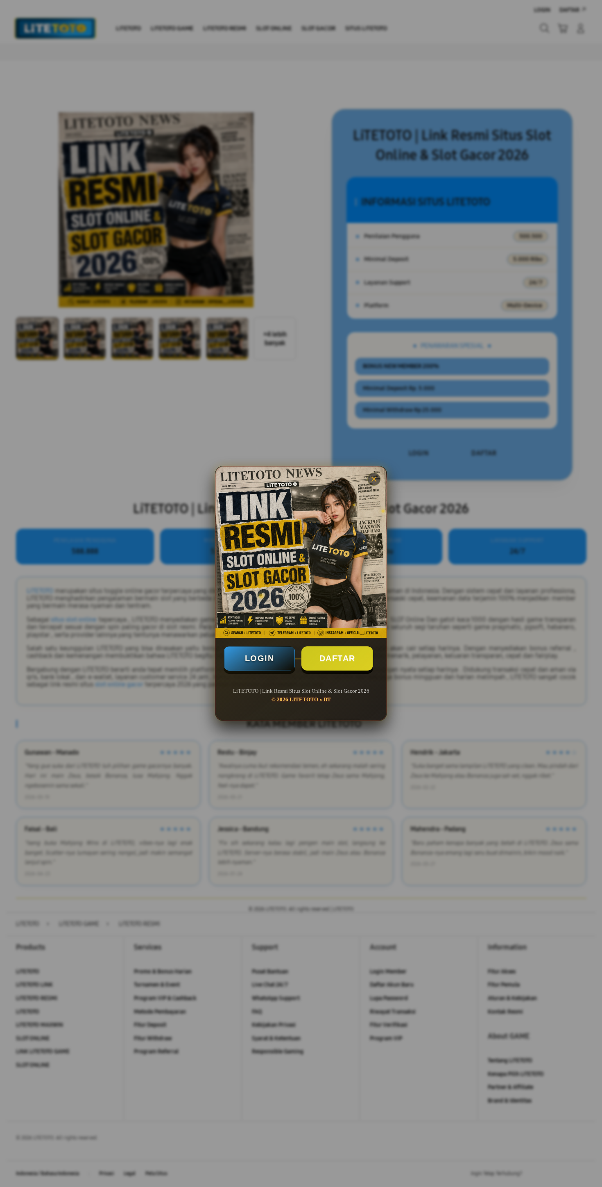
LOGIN (259, 658)
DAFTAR (337, 658)
